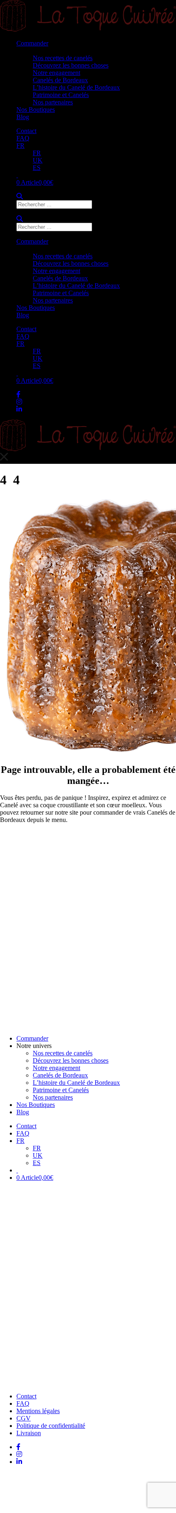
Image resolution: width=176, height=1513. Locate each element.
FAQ (22, 138)
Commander (32, 43)
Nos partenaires (53, 102)
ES (37, 167)
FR (20, 145)
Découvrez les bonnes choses (70, 65)
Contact (26, 130)
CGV (23, 1418)
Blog (22, 116)
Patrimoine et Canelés (61, 94)
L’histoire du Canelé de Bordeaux (76, 87)
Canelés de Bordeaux (60, 80)
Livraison (28, 1432)
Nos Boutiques (35, 109)
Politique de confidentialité (50, 1425)
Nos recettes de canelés (63, 57)
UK (38, 160)
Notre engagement (56, 72)
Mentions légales (38, 1410)
